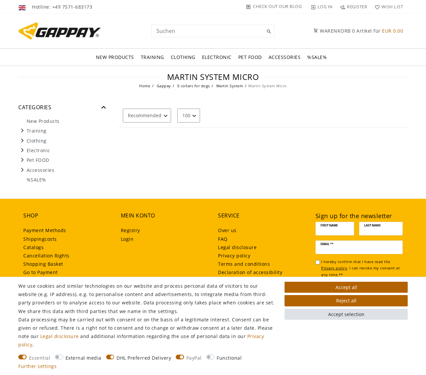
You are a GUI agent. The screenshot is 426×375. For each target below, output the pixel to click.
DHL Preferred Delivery (143, 358)
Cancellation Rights (46, 255)
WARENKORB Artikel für (361, 31)
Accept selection (346, 314)
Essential (40, 358)
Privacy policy (234, 255)
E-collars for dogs (193, 85)
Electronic (217, 57)
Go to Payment (40, 272)
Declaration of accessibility (250, 272)
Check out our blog (277, 6)
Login (127, 239)
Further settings (37, 366)
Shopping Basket (43, 264)
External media (84, 358)
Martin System (229, 85)
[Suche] (268, 31)
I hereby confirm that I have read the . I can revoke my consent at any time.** (360, 268)
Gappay (163, 85)
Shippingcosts (40, 239)
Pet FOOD (250, 57)
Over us (227, 230)
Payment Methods (44, 230)
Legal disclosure (237, 247)
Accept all (346, 287)
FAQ (223, 239)
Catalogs (33, 247)
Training (152, 57)
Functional (229, 358)
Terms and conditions (244, 264)
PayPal (194, 358)
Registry (130, 230)
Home (144, 85)
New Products (115, 57)
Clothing (183, 57)
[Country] (22, 6)
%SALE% (317, 57)
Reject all (346, 300)
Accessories (285, 57)
